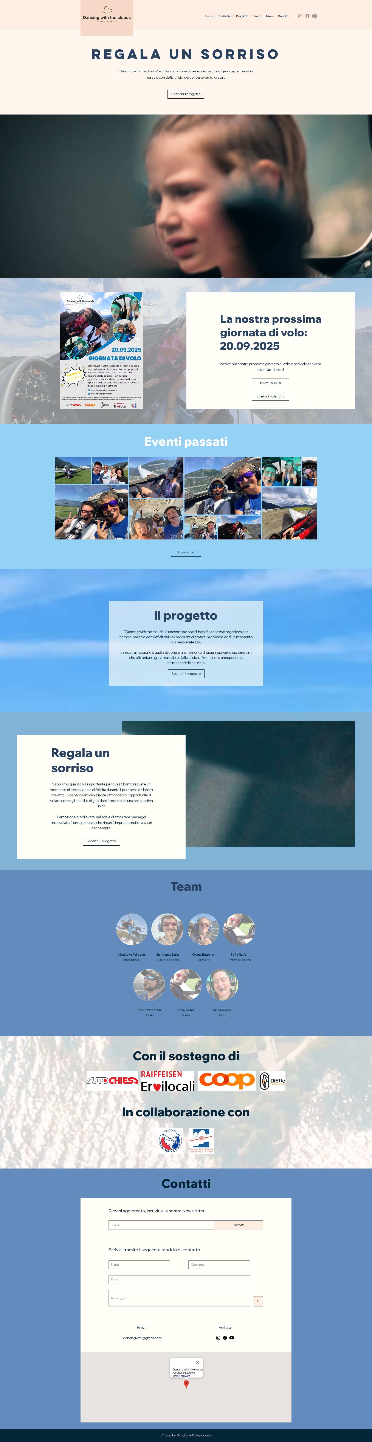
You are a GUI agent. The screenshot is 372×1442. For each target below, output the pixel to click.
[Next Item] (309, 498)
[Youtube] (314, 16)
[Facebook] (307, 16)
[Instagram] (300, 16)
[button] (257, 16)
